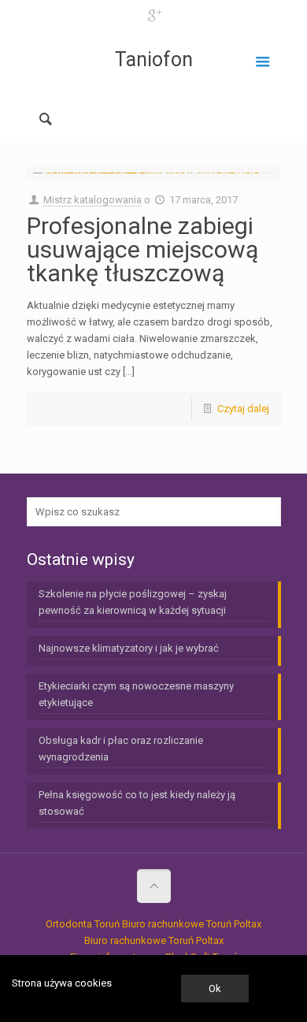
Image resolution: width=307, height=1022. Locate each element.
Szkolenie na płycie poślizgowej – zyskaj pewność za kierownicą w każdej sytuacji (133, 602)
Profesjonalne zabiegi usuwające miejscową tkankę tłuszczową (142, 249)
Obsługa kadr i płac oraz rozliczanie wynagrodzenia (121, 748)
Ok (215, 988)
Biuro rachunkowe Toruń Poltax (191, 924)
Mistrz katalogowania (92, 200)
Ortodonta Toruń (83, 924)
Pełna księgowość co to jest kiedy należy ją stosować (137, 803)
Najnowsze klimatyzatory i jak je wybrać (129, 648)
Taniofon (154, 59)
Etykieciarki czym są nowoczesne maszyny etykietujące (136, 694)
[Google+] (154, 16)
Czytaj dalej (243, 408)
